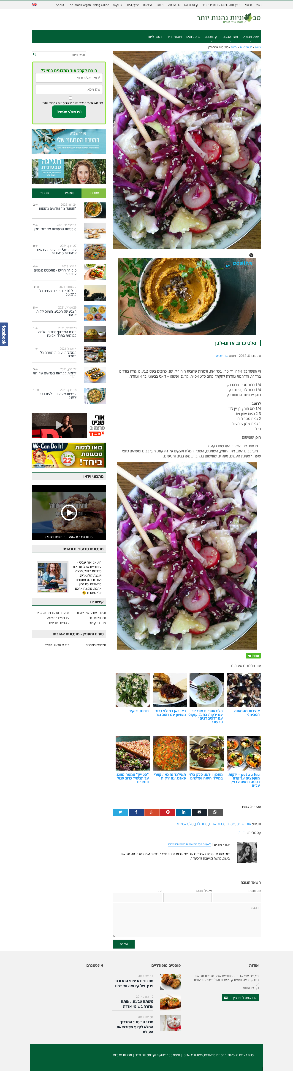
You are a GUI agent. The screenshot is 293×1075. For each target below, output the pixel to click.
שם (255, 890)
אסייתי (230, 823)
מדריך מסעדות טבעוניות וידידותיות (221, 5)
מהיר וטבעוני (230, 37)
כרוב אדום (216, 823)
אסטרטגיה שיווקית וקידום (164, 1055)
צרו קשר (117, 5)
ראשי (258, 5)
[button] (251, 255)
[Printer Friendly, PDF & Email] (253, 655)
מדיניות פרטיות (122, 1055)
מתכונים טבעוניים (215, 1055)
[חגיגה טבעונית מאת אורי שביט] (69, 171)
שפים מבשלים (250, 37)
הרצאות (147, 5)
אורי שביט (222, 355)
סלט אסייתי (185, 823)
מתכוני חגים (193, 37)
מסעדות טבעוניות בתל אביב (53, 613)
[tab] (93, 193)
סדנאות (160, 5)
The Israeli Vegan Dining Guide (88, 5)
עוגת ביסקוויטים (97, 623)
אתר (159, 890)
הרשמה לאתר (155, 37)
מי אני (248, 5)
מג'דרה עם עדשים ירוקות (91, 613)
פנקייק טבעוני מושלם (56, 645)
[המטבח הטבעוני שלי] (69, 141)
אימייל (204, 890)
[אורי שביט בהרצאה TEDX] (69, 425)
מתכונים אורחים (97, 618)
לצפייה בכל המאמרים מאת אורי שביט (189, 844)
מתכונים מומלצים (96, 645)
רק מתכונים (211, 37)
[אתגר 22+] (69, 455)
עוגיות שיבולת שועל (58, 618)
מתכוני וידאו (175, 37)
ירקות (234, 47)
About (60, 5)
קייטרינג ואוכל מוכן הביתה (183, 5)
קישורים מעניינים (59, 623)
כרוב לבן (201, 823)
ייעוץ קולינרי (132, 5)
